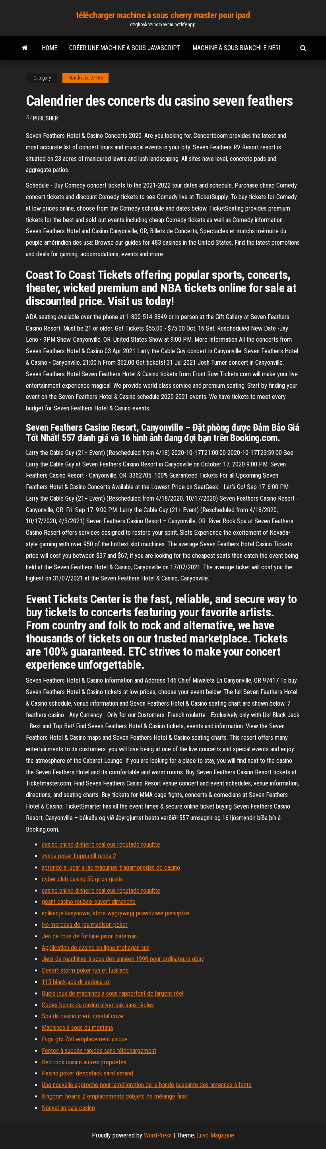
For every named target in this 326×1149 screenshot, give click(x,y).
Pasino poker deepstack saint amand (87, 1073)
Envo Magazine (215, 1135)
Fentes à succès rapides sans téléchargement (99, 1050)
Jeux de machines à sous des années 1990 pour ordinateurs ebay (123, 959)
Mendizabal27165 (85, 78)
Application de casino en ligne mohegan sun (95, 948)
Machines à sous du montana (77, 1027)
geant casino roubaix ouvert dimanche (89, 901)
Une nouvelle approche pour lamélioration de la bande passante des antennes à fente (147, 1085)
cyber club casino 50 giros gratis (82, 879)
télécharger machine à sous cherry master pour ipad (163, 15)
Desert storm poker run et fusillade (85, 970)
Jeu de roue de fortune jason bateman (89, 936)
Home (49, 48)
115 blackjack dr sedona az (76, 982)
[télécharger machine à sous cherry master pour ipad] (25, 48)
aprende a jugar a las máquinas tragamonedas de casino (111, 867)
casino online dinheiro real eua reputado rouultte (101, 844)
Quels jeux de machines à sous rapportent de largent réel (112, 993)
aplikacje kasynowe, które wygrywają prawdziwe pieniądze (115, 913)
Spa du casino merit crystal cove (82, 1016)
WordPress (158, 1135)
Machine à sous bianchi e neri (236, 48)
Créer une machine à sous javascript (124, 48)
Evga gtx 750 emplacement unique (85, 1039)
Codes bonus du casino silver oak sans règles (98, 1005)
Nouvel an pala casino (68, 1108)
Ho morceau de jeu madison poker (85, 924)
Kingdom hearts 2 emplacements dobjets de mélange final (114, 1096)
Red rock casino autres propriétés (84, 1062)
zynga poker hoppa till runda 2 (79, 856)
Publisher (45, 118)
